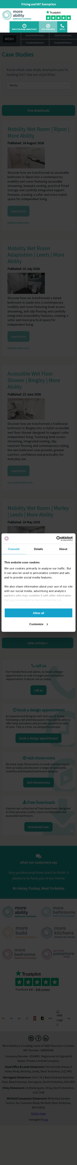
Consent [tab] (13, 549)
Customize (36, 624)
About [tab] (63, 549)
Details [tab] (38, 549)
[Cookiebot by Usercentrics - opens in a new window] (56, 538)
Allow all (38, 613)
